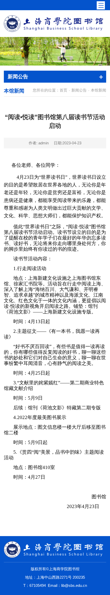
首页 (63, 90)
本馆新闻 (98, 90)
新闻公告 (79, 90)
